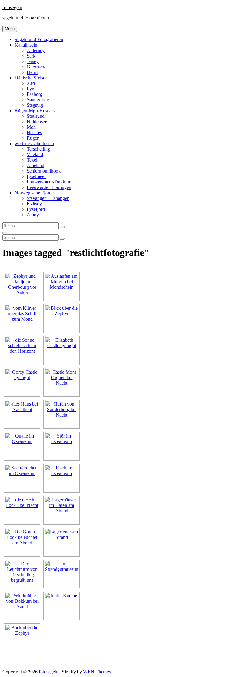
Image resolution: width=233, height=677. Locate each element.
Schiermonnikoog (44, 170)
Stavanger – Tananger (48, 198)
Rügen (33, 138)
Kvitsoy (34, 203)
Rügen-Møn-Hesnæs (35, 110)
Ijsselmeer (36, 176)
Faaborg (34, 94)
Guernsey (36, 66)
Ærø (31, 83)
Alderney (36, 50)
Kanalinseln (26, 44)
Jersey (33, 61)
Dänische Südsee (31, 77)
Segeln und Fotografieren (39, 39)
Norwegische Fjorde (34, 192)
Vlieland (35, 154)
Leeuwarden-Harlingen (49, 187)
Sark (31, 55)
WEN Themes (97, 671)
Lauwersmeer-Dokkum (49, 181)
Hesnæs (34, 132)
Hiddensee (37, 121)
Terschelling (38, 149)
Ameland (35, 165)
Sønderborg (38, 99)
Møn (31, 127)
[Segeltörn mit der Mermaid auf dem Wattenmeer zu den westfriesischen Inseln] (22, 574)
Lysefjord (36, 209)
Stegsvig (35, 105)
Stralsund (36, 116)
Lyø (30, 88)
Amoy (33, 214)
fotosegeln (12, 7)
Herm (32, 72)
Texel (32, 159)
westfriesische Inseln (34, 143)
